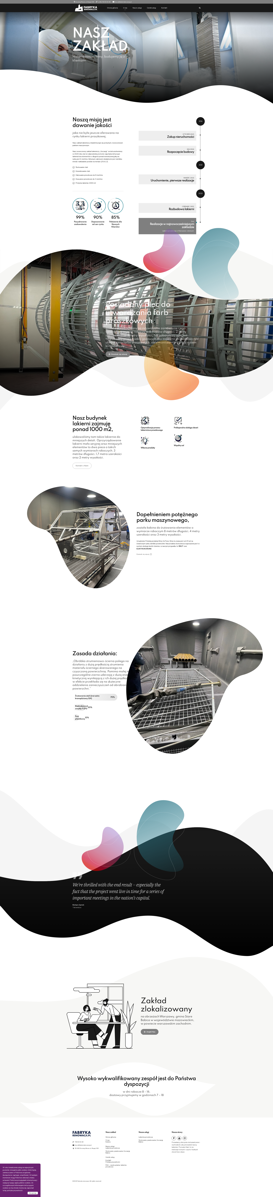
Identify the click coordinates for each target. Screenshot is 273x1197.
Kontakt (164, 8)
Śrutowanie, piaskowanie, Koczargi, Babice (118, 1152)
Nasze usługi (137, 8)
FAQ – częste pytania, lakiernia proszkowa (116, 1166)
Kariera (108, 1142)
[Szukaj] (199, 8)
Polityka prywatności (113, 1162)
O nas (125, 8)
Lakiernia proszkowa (113, 1148)
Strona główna (112, 8)
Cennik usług (151, 8)
